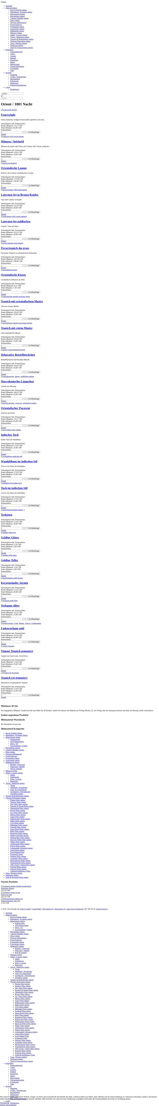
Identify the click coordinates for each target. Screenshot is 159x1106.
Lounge (13, 56)
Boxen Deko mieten (17, 811)
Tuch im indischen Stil (14, 488)
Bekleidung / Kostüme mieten (21, 12)
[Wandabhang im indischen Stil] (11, 456)
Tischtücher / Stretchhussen (20, 792)
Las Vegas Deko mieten (19, 813)
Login (8, 87)
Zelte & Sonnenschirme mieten (21, 48)
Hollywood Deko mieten (19, 836)
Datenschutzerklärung (18, 85)
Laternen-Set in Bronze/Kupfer (20, 194)
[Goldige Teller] (9, 555)
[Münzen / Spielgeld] (12, 136)
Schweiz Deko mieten (18, 869)
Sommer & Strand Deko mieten (21, 806)
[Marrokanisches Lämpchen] (17, 376)
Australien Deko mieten (19, 859)
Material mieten (11, 8)
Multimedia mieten (17, 31)
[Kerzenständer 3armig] (12, 578)
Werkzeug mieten (16, 46)
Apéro (12, 54)
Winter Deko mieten (17, 842)
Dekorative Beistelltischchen (18, 354)
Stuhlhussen (14, 777)
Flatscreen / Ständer (17, 767)
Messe (12, 62)
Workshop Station (7, 888)
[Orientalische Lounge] (9, 163)
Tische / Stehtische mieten (19, 37)
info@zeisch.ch (102, 909)
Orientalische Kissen (13, 274)
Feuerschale (8, 114)
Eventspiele (14, 69)
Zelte (12, 71)
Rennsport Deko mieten (19, 833)
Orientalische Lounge (14, 168)
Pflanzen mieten (16, 33)
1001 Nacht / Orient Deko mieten (22, 865)
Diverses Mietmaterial (18, 23)
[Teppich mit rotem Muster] (16, 323)
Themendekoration (17, 66)
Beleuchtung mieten (17, 14)
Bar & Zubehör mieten (18, 10)
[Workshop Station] (16, 886)
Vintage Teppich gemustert (17, 651)
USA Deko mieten (17, 823)
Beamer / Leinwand (17, 765)
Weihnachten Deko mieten (20, 838)
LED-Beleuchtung (17, 742)
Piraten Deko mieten (17, 800)
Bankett (13, 58)
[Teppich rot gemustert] (10, 673)
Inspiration (9, 50)
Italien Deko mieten (17, 821)
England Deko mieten (18, 867)
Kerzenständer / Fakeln (18, 746)
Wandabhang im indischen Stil (19, 461)
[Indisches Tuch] (11, 430)
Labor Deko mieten (17, 850)
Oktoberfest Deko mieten (19, 808)
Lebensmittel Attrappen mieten (21, 848)
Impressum (14, 83)
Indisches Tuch (10, 434)
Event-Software (16, 25)
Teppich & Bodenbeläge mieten (22, 39)
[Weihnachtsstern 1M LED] (12, 899)
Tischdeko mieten (16, 794)
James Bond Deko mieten (19, 829)
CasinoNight (36, 909)
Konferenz (14, 60)
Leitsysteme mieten (17, 29)
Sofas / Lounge (15, 779)
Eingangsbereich (16, 52)
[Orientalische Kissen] (9, 270)
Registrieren (14, 89)
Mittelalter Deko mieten (19, 825)
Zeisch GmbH (25, 909)
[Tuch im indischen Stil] (11, 483)
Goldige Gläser (10, 537)
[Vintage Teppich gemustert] (7, 646)
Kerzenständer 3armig (14, 582)
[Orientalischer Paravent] (18, 403)
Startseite (9, 6)
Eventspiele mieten (17, 27)
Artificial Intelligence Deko (20, 871)
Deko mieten (15, 20)
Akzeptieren (4, 1103)
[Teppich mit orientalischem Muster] (15, 297)
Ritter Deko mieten (17, 831)
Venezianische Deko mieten (20, 863)
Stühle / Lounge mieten (18, 35)
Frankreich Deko (16, 854)
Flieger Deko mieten (17, 846)
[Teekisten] (13, 510)
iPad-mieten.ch (47, 909)
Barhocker (14, 781)
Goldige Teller (9, 560)
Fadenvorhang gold (12, 628)
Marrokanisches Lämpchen (17, 381)
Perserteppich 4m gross (15, 248)
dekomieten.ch (59, 909)
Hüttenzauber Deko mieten (20, 819)
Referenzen (14, 81)
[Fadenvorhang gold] (21, 623)
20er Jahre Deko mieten (19, 804)
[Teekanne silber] (9, 601)
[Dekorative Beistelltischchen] (13, 350)
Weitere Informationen (8, 1105)
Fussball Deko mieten (18, 827)
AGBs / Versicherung (18, 77)
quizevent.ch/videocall (74, 909)
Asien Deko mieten (17, 817)
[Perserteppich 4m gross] (12, 243)
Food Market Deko (17, 852)
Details (3, 134)
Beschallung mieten (17, 16)
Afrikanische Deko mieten (20, 844)
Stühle (12, 775)
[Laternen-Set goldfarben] (14, 216)
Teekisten (6, 514)
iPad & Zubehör (16, 769)
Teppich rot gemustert (14, 677)
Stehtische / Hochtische (18, 788)
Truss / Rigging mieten (18, 43)
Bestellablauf (15, 79)
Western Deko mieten (18, 802)
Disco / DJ (14, 744)
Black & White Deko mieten (20, 840)
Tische (12, 785)
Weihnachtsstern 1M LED (10, 901)
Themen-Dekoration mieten (20, 41)
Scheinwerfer (15, 740)
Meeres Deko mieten (17, 815)
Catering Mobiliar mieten (19, 18)
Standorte (13, 75)
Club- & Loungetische (18, 790)
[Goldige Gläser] (8, 533)
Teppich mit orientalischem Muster (22, 301)
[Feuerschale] (9, 110)
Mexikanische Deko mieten (20, 861)
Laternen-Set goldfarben (15, 221)
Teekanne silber (10, 605)
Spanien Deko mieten (18, 856)
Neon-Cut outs (6, 895)
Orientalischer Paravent (15, 408)
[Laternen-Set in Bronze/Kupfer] (14, 190)
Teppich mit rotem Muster (17, 328)
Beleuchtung (15, 64)
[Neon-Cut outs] (10, 893)
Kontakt (9, 73)
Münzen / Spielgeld (12, 141)
